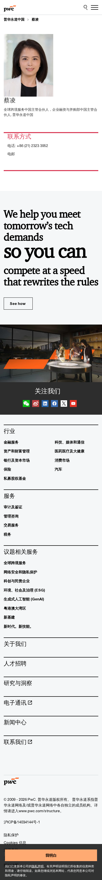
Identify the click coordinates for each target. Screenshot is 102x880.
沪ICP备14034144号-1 (22, 822)
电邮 (11, 153)
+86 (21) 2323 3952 (32, 145)
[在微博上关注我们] (35, 404)
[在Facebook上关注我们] (54, 404)
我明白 (51, 855)
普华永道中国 (14, 19)
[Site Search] (85, 7)
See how (18, 303)
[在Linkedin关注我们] (45, 404)
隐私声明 (38, 866)
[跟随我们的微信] (26, 404)
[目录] (94, 7)
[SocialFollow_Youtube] (73, 404)
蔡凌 (35, 19)
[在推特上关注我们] (63, 404)
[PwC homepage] (10, 7)
